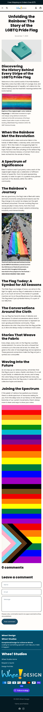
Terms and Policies (21, 704)
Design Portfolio (7, 666)
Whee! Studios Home (9, 659)
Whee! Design (24, 699)
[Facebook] (19, 708)
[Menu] (2, 8)
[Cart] (40, 8)
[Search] (7, 8)
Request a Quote (8, 663)
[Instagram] (23, 708)
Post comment (9, 622)
